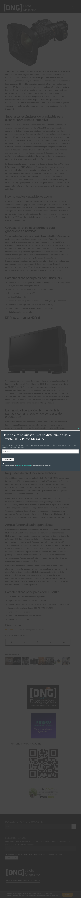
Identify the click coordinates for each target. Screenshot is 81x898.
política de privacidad (23, 465)
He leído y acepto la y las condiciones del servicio (26, 465)
